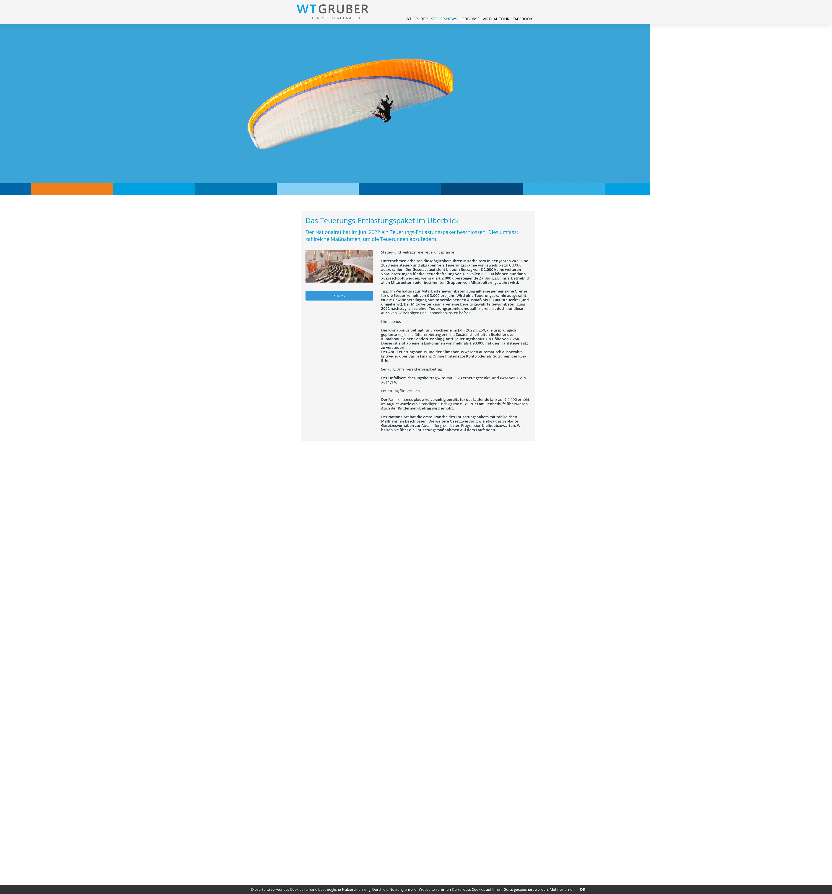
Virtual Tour (496, 18)
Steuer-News (444, 18)
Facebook (523, 18)
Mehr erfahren (562, 889)
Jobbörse (469, 18)
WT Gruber (417, 18)
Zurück (339, 295)
